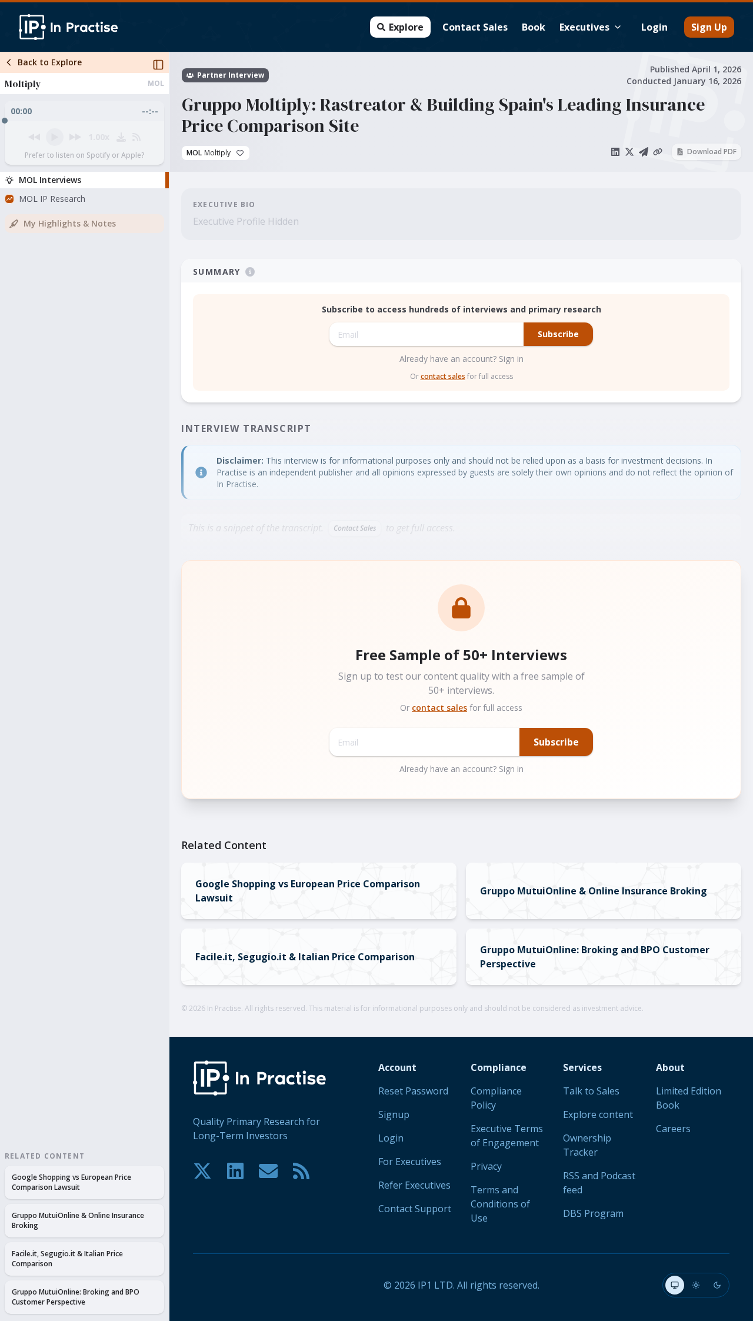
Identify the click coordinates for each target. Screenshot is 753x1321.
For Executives (409, 1161)
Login (654, 27)
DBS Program (593, 1213)
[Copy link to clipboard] (657, 152)
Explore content (598, 1114)
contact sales (443, 376)
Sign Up (709, 27)
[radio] (674, 1285)
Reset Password (413, 1090)
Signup (393, 1114)
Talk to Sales (591, 1090)
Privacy (486, 1166)
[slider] (84, 117)
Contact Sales (475, 27)
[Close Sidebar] (158, 65)
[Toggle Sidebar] (169, 686)
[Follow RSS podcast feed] (136, 137)
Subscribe (558, 334)
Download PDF (712, 152)
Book (533, 27)
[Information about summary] (250, 272)
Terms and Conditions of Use (500, 1203)
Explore (406, 27)
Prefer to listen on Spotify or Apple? (85, 155)
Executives (584, 27)
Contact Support (414, 1208)
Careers (673, 1128)
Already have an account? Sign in (461, 358)
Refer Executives (414, 1185)
